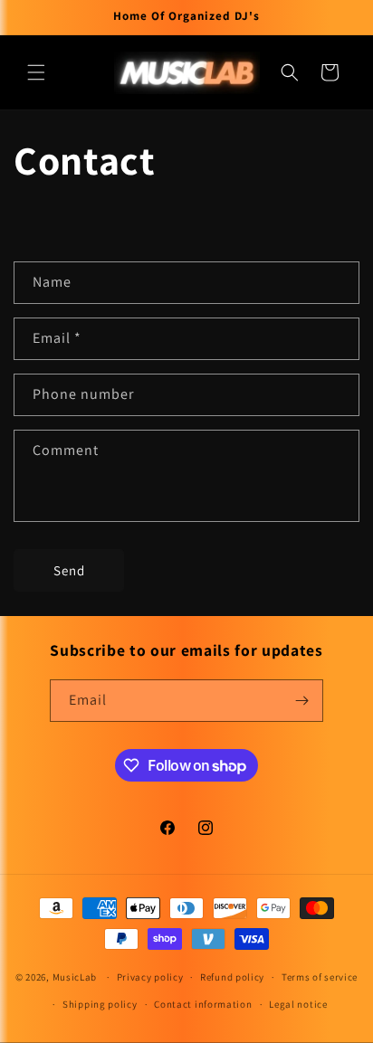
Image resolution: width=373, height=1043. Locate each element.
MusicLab (75, 977)
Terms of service (320, 977)
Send (69, 570)
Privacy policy (150, 977)
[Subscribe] (302, 700)
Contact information (203, 1004)
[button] (36, 72)
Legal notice (298, 1004)
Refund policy (232, 977)
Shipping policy (100, 1004)
